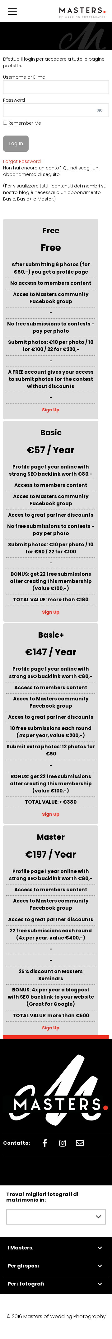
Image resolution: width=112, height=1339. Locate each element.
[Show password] (100, 110)
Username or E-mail (25, 77)
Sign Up (50, 410)
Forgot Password (22, 161)
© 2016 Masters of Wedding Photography (56, 1316)
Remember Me (24, 123)
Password (14, 100)
